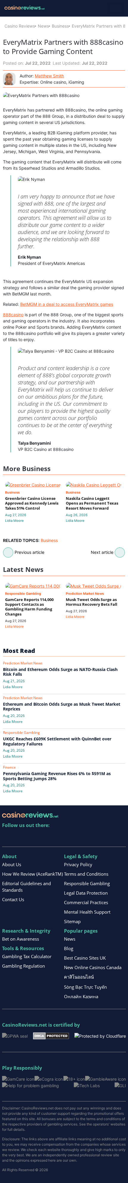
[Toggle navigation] (116, 8)
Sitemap (72, 921)
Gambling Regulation (23, 966)
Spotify (84, 837)
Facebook (58, 837)
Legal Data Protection (86, 893)
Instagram (71, 837)
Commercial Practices (86, 902)
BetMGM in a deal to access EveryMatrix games (66, 304)
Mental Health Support (87, 912)
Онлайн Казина (81, 996)
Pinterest (33, 837)
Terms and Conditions (86, 874)
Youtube (45, 837)
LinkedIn (20, 837)
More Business (27, 468)
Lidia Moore (14, 521)
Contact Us (13, 899)
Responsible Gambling (87, 883)
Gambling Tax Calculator (26, 956)
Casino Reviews (19, 25)
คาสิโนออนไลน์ (79, 977)
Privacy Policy (78, 864)
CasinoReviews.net (24, 1025)
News (43, 25)
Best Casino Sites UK (85, 958)
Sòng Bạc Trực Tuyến (85, 987)
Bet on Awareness (20, 939)
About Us (11, 864)
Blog (68, 948)
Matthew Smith (49, 75)
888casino (13, 314)
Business (60, 25)
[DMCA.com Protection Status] (51, 1035)
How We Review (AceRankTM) (32, 874)
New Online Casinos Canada (92, 967)
